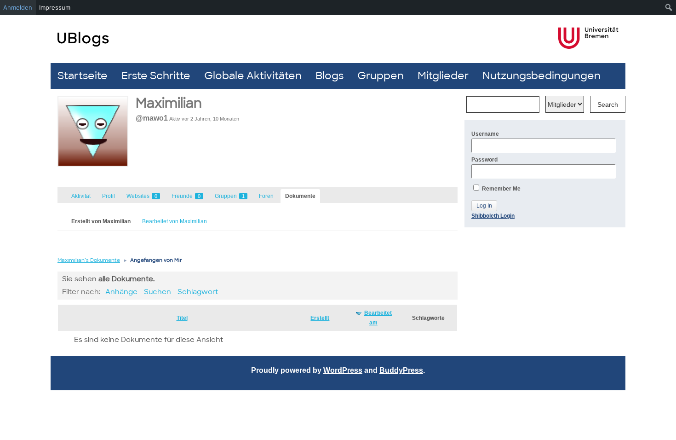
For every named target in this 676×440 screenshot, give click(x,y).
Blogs (329, 75)
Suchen (157, 291)
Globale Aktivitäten (253, 75)
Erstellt (319, 318)
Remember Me (501, 188)
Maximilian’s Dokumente (88, 260)
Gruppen (380, 75)
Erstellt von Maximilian (101, 221)
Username (485, 134)
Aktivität (81, 196)
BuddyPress (401, 370)
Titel (182, 318)
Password (484, 159)
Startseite (82, 75)
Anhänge (121, 291)
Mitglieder (443, 75)
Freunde (186, 196)
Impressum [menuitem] (54, 7)
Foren (266, 196)
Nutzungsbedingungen (541, 75)
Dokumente (300, 196)
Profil (108, 196)
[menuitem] (669, 7)
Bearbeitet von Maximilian (174, 221)
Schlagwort (198, 291)
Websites (141, 196)
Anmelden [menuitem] (17, 7)
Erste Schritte (155, 75)
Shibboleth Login (493, 216)
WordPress (342, 370)
